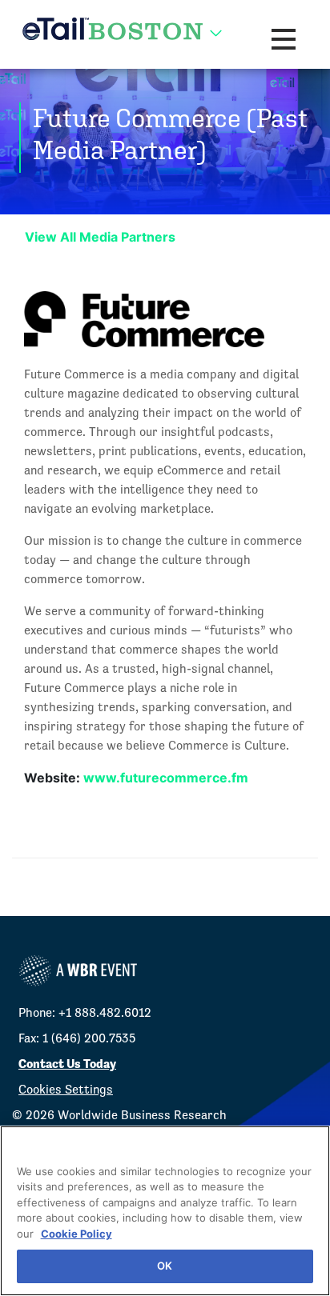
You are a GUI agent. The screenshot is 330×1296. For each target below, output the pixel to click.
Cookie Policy (76, 1233)
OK (164, 1265)
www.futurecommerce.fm (165, 778)
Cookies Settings (65, 1089)
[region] (165, 1211)
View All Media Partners (100, 237)
